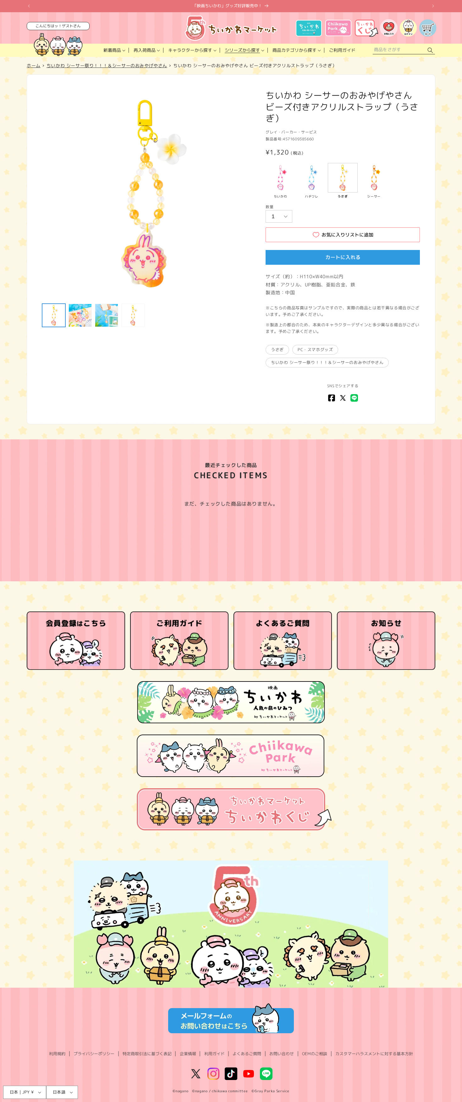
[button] (114, 50)
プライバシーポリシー (94, 1053)
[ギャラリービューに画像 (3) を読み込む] (106, 315)
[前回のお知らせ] (29, 6)
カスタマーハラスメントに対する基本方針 (374, 1053)
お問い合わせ (281, 1053)
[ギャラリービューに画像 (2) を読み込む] (80, 315)
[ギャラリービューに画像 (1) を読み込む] (53, 315)
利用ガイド (214, 1053)
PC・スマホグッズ (315, 349)
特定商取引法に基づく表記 (147, 1053)
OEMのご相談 (314, 1053)
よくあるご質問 (247, 1053)
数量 (269, 206)
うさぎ (277, 349)
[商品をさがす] (430, 50)
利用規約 (57, 1053)
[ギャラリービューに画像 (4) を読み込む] (133, 315)
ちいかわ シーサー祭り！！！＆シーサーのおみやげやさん (327, 362)
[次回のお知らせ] (433, 6)
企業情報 (188, 1053)
